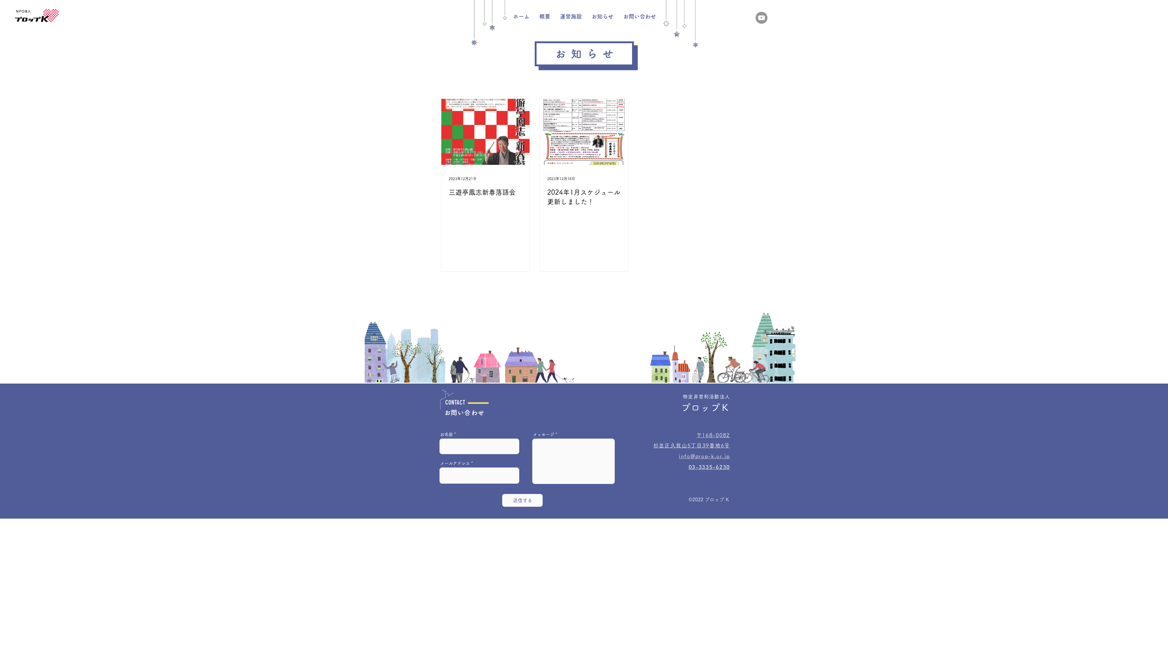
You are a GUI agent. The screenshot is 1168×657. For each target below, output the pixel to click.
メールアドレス (455, 463)
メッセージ (543, 434)
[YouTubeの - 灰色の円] (761, 18)
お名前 (446, 434)
